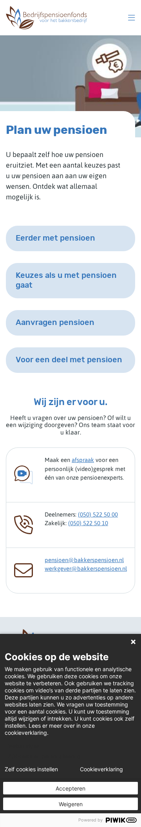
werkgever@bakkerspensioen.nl (86, 568)
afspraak (83, 459)
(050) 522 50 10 (88, 523)
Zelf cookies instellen (31, 769)
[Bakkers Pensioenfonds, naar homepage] (46, 17)
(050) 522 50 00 (98, 514)
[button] (131, 17)
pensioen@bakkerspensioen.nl (84, 560)
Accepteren (70, 788)
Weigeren (71, 804)
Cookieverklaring (101, 769)
